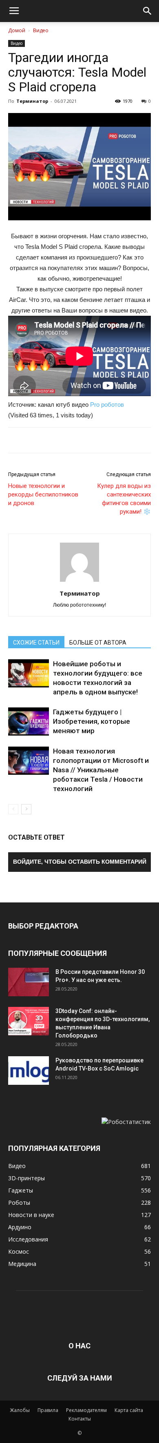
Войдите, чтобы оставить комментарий (79, 861)
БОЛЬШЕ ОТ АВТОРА (97, 642)
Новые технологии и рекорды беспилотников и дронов (43, 494)
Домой (16, 30)
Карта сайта (129, 1410)
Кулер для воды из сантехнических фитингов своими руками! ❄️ (124, 498)
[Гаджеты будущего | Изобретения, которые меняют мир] (28, 721)
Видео (41, 30)
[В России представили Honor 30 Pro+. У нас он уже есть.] (28, 982)
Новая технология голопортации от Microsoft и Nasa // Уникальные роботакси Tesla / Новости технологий (101, 770)
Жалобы (20, 1410)
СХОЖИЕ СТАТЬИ (36, 642)
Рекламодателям (86, 1410)
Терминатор (32, 101)
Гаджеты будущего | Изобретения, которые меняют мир (91, 721)
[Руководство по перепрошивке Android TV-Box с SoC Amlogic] (28, 1070)
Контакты (79, 1418)
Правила (48, 1410)
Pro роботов (107, 404)
